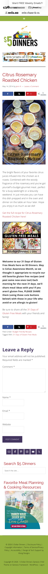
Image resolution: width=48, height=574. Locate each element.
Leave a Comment (31, 86)
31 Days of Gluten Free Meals (25, 334)
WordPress (34, 565)
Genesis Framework (20, 565)
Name (6, 397)
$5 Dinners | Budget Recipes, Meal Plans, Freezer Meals (21, 36)
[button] (27, 3)
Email (6, 410)
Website (6, 424)
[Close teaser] (8, 7)
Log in (42, 565)
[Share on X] (19, 94)
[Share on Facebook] (7, 94)
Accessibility (16, 550)
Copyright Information (13, 547)
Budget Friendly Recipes (22, 331)
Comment (8, 366)
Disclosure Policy (34, 544)
